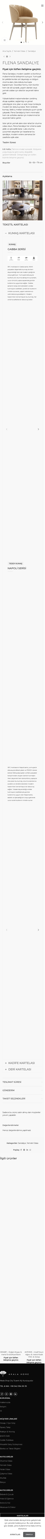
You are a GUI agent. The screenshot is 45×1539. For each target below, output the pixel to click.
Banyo (3, 1482)
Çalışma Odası (6, 1474)
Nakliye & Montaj (7, 1432)
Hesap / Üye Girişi (7, 1423)
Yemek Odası (19, 51)
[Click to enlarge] (5, 40)
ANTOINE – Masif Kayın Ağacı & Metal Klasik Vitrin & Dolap (34, 1354)
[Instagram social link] (6, 1394)
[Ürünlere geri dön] (7, 56)
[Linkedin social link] (27, 1150)
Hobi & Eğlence (7, 1499)
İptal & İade (5, 1436)
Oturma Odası (6, 1461)
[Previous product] (4, 56)
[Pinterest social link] (24, 1150)
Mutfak (3, 1478)
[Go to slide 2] (23, 42)
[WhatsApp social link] (30, 1150)
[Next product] (10, 56)
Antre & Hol (5, 1503)
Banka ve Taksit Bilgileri (10, 1449)
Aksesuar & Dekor (8, 1507)
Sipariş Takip (5, 1427)
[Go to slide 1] (21, 42)
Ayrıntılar (15, 1534)
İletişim (3, 1407)
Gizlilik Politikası (6, 1440)
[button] (2, 22)
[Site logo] (15, 5)
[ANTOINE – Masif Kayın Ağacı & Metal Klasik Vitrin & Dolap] (34, 1256)
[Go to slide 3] (26, 42)
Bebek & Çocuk (7, 1494)
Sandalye (32, 51)
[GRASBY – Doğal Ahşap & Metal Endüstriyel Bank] (11, 1256)
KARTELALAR (22, 1516)
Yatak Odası (5, 1469)
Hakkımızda (5, 1402)
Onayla (29, 1534)
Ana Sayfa (6, 51)
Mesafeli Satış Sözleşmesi (11, 1444)
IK (1, 1411)
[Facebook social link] (21, 1150)
